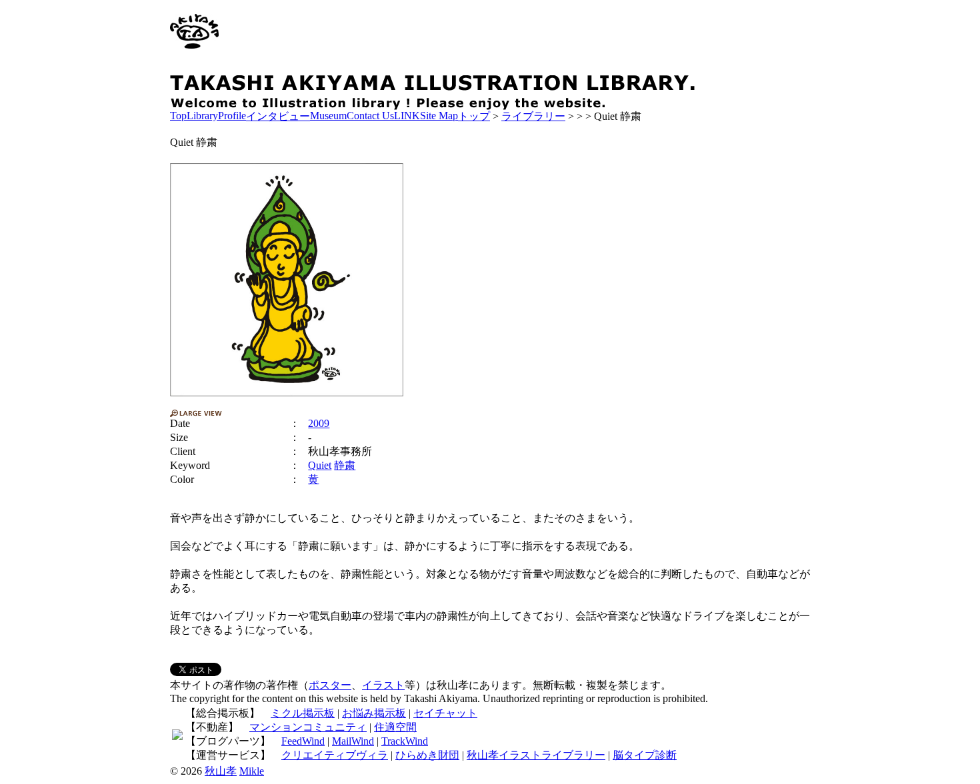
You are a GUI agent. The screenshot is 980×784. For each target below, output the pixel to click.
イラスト (383, 685)
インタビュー (278, 116)
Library (202, 115)
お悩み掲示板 (374, 713)
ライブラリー (533, 116)
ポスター (330, 685)
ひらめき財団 (427, 755)
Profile (232, 115)
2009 (318, 423)
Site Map (439, 115)
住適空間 (395, 727)
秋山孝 (221, 771)
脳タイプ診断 (645, 755)
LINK (407, 115)
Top (178, 115)
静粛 (344, 465)
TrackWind (404, 741)
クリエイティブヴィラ (334, 755)
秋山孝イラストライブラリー (536, 755)
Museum (328, 115)
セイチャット (445, 713)
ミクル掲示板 (303, 713)
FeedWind (303, 741)
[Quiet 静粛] (286, 279)
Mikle (251, 771)
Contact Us (370, 115)
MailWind (353, 741)
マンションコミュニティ (308, 727)
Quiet (319, 465)
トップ (474, 116)
